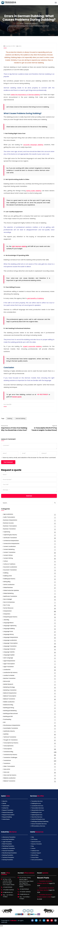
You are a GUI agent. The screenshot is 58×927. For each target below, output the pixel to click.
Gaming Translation (7, 859)
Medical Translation (29, 699)
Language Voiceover (29, 649)
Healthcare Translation (29, 596)
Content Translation (29, 553)
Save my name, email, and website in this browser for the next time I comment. (29, 457)
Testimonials (5, 805)
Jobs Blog (29, 620)
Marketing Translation (29, 690)
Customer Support (36, 853)
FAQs (32, 837)
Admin (19, 46)
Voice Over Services (36, 817)
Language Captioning (29, 626)
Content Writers (29, 555)
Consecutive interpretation (29, 544)
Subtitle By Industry (29, 731)
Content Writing (29, 558)
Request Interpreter (7, 812)
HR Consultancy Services (38, 826)
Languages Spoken (29, 655)
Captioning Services (36, 814)
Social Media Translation (29, 728)
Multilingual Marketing (29, 711)
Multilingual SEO (29, 717)
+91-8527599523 (7, 887)
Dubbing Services (36, 803)
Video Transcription (29, 766)
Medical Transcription (29, 696)
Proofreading (29, 720)
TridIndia (13, 920)
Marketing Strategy (29, 687)
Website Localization (29, 778)
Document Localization (29, 567)
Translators (29, 764)
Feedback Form (35, 850)
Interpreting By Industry (29, 617)
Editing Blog (29, 582)
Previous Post (4, 425)
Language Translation (29, 646)
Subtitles (29, 734)
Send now (29, 496)
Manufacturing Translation (9, 853)
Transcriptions (29, 749)
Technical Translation (29, 737)
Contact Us (5, 808)
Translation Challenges (29, 758)
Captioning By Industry (29, 535)
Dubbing (9, 418)
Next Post (54, 425)
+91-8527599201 (42, 394)
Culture (29, 561)
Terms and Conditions (36, 859)
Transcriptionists (29, 746)
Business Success (29, 523)
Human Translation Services (39, 823)
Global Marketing (29, 594)
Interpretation (29, 611)
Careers (33, 848)
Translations (29, 761)
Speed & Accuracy (36, 841)
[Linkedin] (44, 920)
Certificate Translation (29, 538)
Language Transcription (29, 643)
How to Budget (29, 599)
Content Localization (29, 547)
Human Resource (29, 608)
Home (21, 24)
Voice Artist (29, 769)
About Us (4, 801)
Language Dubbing (29, 629)
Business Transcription (29, 526)
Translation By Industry (29, 755)
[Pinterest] (51, 920)
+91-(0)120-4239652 (8, 889)
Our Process (34, 839)
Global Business (29, 588)
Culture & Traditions (29, 564)
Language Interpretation (29, 638)
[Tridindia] (8, 2)
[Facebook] (32, 920)
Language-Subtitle (29, 652)
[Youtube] (47, 920)
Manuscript (29, 681)
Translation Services (37, 801)
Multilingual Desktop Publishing (39, 821)
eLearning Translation (8, 839)
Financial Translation (8, 850)
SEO (29, 723)
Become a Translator (36, 844)
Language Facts (29, 632)
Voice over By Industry (29, 775)
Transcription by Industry (29, 743)
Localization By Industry (29, 673)
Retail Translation (7, 844)
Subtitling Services (36, 812)
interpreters (29, 614)
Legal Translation (29, 667)
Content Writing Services (38, 819)
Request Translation (7, 810)
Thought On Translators (29, 740)
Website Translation (29, 781)
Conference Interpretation (29, 541)
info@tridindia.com (8, 892)
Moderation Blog (29, 705)
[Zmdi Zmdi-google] (55, 920)
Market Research (29, 684)
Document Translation (29, 570)
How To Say (29, 605)
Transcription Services (37, 808)
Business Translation (29, 529)
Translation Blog (29, 752)
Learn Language (29, 658)
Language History (29, 635)
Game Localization (29, 585)
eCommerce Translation (8, 837)
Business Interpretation (29, 520)
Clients (4, 803)
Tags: (2, 418)
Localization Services (37, 805)
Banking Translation (7, 855)
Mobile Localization (29, 702)
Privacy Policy (35, 857)
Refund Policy (34, 855)
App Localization (29, 514)
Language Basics (29, 623)
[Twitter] (36, 920)
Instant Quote (6, 819)
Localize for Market (29, 676)
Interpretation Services (37, 810)
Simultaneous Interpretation (29, 725)
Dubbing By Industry (31, 24)
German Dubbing (20, 418)
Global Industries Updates (29, 591)
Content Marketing (29, 550)
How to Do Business (29, 602)
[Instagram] (40, 920)
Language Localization (29, 640)
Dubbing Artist (29, 576)
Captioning (29, 532)
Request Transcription (8, 814)
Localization (29, 670)
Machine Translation (29, 679)
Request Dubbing (7, 817)
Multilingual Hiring (29, 708)
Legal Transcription (29, 664)
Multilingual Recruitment (29, 714)
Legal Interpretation (29, 661)
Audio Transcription (29, 517)
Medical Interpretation (29, 693)
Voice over (29, 772)
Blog (32, 846)
